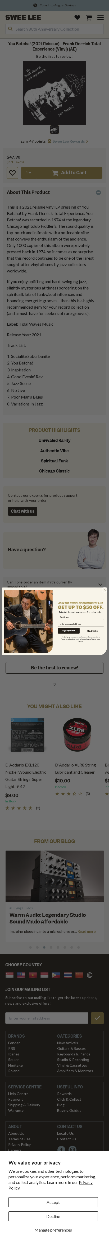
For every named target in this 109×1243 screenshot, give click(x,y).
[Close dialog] (104, 589)
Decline (53, 1216)
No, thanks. (92, 630)
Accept (53, 1202)
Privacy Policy (91, 639)
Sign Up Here (68, 630)
